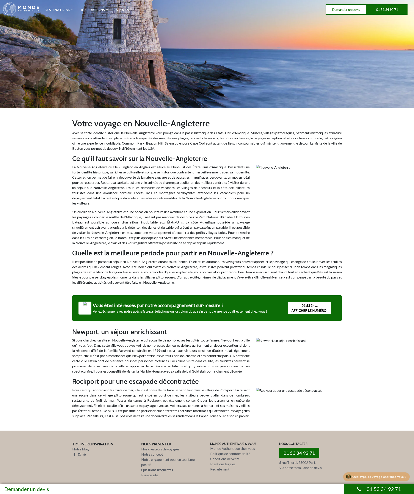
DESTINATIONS (57, 10)
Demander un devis (346, 9)
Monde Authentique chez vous (232, 448)
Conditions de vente (225, 459)
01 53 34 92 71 (387, 9)
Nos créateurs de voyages (160, 449)
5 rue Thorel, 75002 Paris (297, 462)
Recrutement (219, 469)
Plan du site (149, 475)
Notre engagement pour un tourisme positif (168, 462)
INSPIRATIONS (93, 10)
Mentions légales (222, 464)
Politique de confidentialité (230, 454)
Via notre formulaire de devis (300, 468)
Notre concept (152, 454)
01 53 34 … (309, 308)
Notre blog (80, 449)
